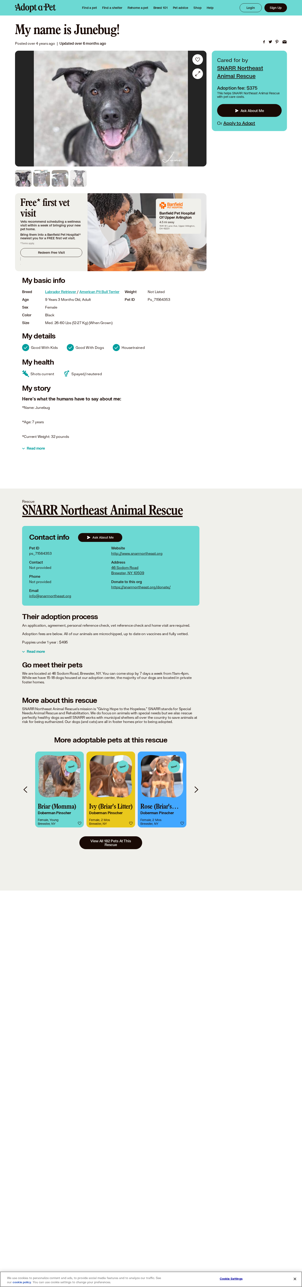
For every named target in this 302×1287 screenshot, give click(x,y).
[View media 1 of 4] (23, 178)
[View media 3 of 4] (60, 178)
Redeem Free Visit (51, 252)
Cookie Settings (231, 1279)
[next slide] (196, 789)
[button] (59, 789)
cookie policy (22, 1282)
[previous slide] (25, 789)
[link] (138, 8)
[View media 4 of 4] (78, 178)
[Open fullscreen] (197, 73)
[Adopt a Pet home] (35, 7)
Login (251, 8)
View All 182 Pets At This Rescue (110, 843)
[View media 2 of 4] (41, 178)
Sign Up (276, 8)
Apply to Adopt (239, 123)
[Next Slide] (200, 108)
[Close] (295, 1279)
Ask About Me (252, 110)
